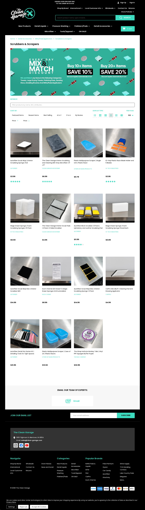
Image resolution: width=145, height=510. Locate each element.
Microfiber (49, 31)
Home (12, 39)
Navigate (15, 458)
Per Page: (130, 111)
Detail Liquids (40, 26)
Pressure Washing (60, 26)
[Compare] (37, 186)
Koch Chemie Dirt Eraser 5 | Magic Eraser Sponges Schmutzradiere (54, 290)
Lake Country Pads (127, 473)
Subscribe (125, 415)
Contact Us (122, 8)
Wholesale (109, 8)
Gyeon (105, 467)
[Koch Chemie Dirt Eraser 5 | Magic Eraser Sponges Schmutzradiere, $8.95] (56, 271)
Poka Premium (108, 464)
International (75, 8)
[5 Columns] (116, 115)
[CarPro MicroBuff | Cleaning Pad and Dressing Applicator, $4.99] (120, 271)
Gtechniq (106, 477)
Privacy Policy (11, 502)
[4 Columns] (111, 115)
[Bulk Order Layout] (122, 115)
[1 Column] (95, 115)
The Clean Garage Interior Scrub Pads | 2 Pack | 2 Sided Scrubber (56, 227)
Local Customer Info (93, 8)
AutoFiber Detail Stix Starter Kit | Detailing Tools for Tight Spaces (22, 352)
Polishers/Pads (81, 26)
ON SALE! (82, 31)
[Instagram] (16, 445)
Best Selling (48, 115)
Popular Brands (94, 458)
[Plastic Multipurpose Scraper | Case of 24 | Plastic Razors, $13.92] (56, 333)
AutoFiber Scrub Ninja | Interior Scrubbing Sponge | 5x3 (21, 161)
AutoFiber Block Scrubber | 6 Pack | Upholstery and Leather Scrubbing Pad (88, 227)
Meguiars (123, 476)
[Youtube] (27, 445)
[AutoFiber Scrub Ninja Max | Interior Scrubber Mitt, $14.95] (24, 271)
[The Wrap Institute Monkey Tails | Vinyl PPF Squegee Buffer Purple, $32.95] (88, 333)
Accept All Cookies (39, 507)
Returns (132, 8)
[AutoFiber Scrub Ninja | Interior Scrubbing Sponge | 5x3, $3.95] (24, 142)
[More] (81, 8)
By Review (79, 115)
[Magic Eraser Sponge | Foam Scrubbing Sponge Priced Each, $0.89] (120, 208)
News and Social (47, 467)
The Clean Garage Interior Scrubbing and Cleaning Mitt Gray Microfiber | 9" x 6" (56, 162)
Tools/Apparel (66, 31)
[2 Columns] (100, 115)
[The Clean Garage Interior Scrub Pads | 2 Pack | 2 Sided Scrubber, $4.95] (56, 208)
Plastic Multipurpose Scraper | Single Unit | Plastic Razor (87, 161)
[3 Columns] (105, 115)
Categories (63, 458)
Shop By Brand (62, 8)
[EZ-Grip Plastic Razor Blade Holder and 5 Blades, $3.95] (120, 142)
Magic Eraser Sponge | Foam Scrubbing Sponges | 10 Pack (21, 227)
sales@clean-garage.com (31, 440)
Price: (16, 121)
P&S (87, 473)
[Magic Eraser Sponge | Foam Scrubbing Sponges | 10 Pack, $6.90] (24, 208)
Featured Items (18, 115)
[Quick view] (32, 186)
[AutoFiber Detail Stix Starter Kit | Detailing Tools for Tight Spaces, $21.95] (24, 333)
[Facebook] (21, 445)
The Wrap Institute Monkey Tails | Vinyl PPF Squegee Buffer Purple (88, 352)
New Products (24, 26)
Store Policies (126, 12)
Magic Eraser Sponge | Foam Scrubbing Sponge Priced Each (117, 227)
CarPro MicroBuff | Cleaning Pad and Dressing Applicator (119, 290)
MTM (87, 470)
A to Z (59, 115)
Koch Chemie (91, 480)
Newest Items (34, 115)
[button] (128, 494)
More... (122, 480)
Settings (11, 507)
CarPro (88, 476)
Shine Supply (124, 464)
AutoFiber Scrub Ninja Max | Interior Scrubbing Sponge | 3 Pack (87, 290)
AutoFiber (106, 474)
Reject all (23, 507)
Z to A (68, 115)
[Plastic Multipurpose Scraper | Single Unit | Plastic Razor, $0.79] (88, 142)
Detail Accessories (102, 26)
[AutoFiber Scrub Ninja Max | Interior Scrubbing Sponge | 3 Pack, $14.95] (88, 271)
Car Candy (107, 470)
